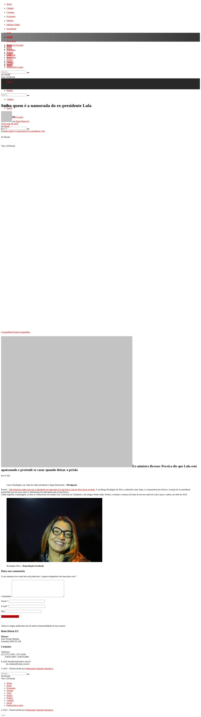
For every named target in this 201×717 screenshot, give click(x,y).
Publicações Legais (15, 67)
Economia (11, 16)
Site (2, 611)
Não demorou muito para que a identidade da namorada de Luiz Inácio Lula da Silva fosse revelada (52, 489)
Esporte (10, 52)
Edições (10, 20)
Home (9, 37)
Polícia (9, 81)
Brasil (9, 4)
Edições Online (13, 24)
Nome (4, 601)
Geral (9, 55)
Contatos (10, 12)
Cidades (10, 8)
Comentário (6, 596)
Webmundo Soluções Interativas (39, 668)
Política (10, 60)
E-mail (4, 606)
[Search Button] (28, 128)
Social (9, 64)
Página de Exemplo (15, 45)
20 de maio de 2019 (9, 124)
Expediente (11, 29)
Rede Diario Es (22, 121)
